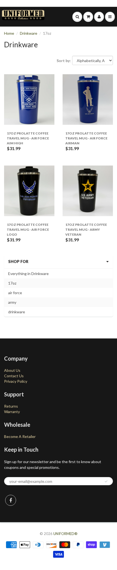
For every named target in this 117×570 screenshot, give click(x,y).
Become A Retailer (20, 436)
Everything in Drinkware (28, 273)
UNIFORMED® (65, 533)
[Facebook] (10, 500)
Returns (11, 406)
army (12, 302)
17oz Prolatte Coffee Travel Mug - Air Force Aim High (28, 138)
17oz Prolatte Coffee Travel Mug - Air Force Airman (86, 138)
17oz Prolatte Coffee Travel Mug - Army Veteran (86, 229)
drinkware (16, 311)
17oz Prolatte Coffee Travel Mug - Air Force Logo (28, 229)
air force (15, 292)
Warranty (12, 411)
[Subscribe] (106, 481)
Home (9, 33)
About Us (12, 370)
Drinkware (28, 33)
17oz (12, 283)
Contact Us (14, 375)
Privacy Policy (15, 381)
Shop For (18, 261)
